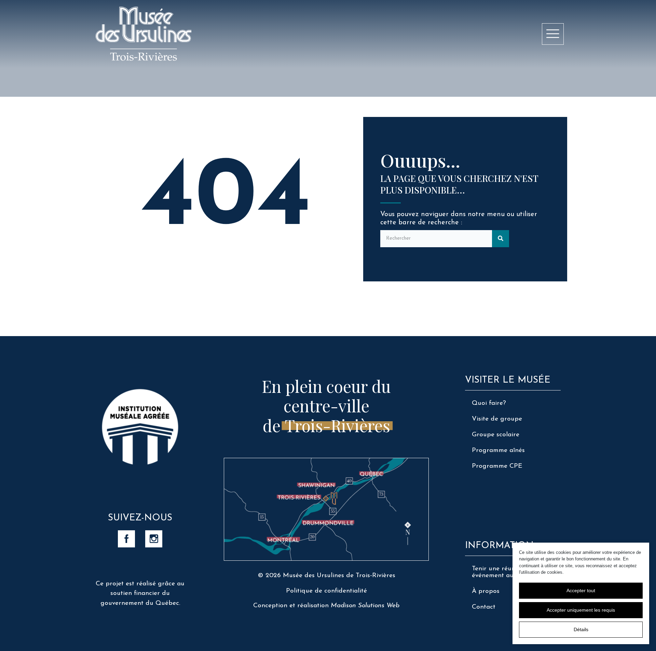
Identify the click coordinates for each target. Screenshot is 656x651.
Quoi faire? (489, 403)
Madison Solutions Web (365, 605)
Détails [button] (581, 629)
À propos (486, 591)
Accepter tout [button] (580, 590)
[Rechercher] (500, 238)
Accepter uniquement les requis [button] (581, 610)
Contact (483, 607)
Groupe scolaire (495, 434)
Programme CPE (497, 466)
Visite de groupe (497, 419)
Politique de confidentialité (326, 591)
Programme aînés (498, 450)
